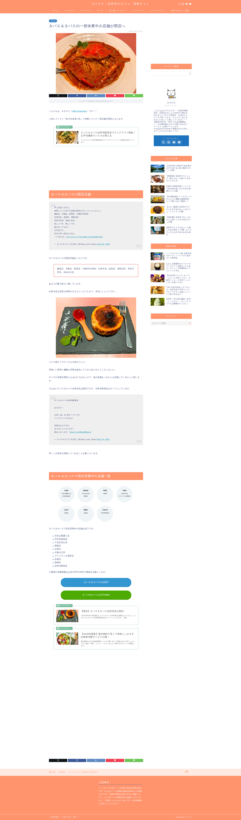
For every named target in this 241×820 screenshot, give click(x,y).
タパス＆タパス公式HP (96, 582)
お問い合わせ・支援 (180, 10)
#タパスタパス (72, 237)
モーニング (86, 10)
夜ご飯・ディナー (117, 10)
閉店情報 (53, 21)
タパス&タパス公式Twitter (96, 594)
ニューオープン (157, 10)
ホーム (55, 10)
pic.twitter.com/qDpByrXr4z (91, 237)
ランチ (100, 10)
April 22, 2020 (104, 244)
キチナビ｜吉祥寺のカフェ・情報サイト (120, 3)
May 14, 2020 (104, 439)
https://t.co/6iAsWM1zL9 (80, 432)
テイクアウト (138, 10)
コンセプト (70, 10)
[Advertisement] (96, 167)
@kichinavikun (79, 111)
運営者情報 (54, 817)
